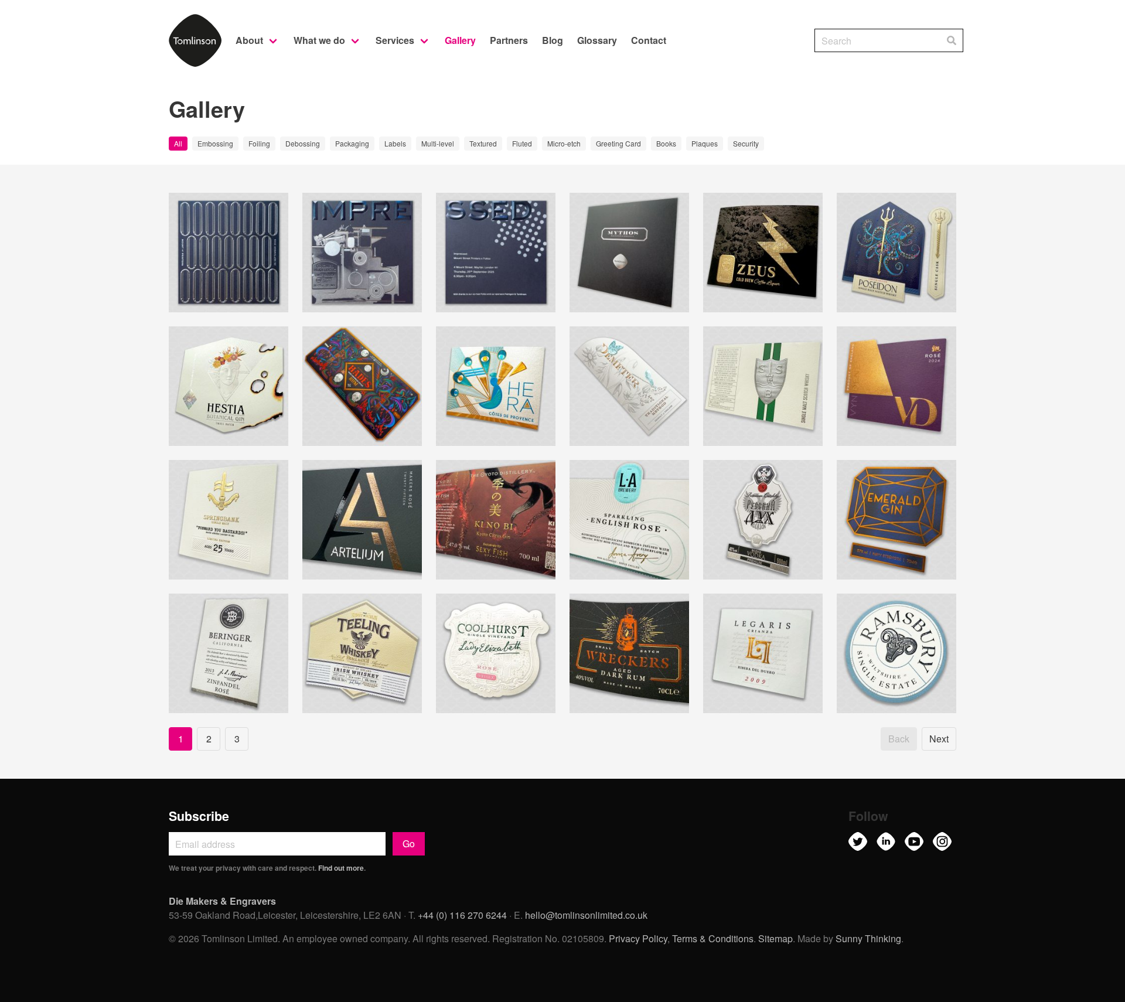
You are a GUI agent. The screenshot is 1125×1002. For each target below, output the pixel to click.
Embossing (215, 143)
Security (746, 143)
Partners (509, 40)
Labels (395, 143)
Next (939, 738)
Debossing (302, 143)
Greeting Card (618, 143)
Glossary (597, 40)
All (178, 143)
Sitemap (775, 938)
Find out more (341, 868)
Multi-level (437, 143)
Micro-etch (564, 143)
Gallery (460, 40)
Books (666, 143)
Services (395, 40)
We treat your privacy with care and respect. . (267, 868)
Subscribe (199, 816)
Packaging (352, 143)
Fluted (522, 143)
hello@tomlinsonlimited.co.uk (586, 915)
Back (898, 738)
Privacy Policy (638, 938)
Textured (483, 143)
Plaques (704, 143)
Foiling (259, 143)
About (249, 40)
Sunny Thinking (868, 938)
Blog (552, 40)
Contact (648, 40)
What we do (319, 40)
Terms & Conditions (713, 938)
